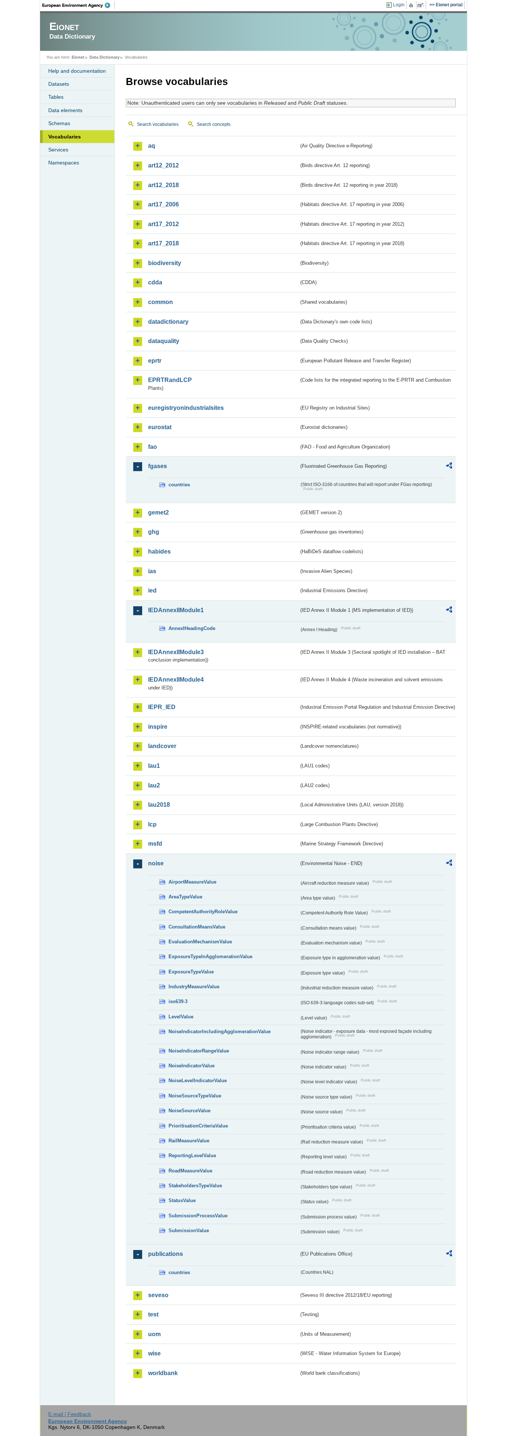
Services (58, 150)
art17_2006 (163, 204)
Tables (55, 97)
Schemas (59, 123)
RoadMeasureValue (190, 1171)
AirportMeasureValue (192, 882)
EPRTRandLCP (170, 380)
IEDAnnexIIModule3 (176, 652)
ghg (153, 532)
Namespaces (63, 163)
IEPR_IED (162, 707)
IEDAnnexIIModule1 (176, 610)
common (160, 302)
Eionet (78, 57)
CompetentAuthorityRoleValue (203, 911)
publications (165, 1254)
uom (154, 1334)
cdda (155, 282)
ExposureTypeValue (191, 972)
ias (152, 571)
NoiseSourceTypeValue (195, 1096)
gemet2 (158, 512)
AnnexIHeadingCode (192, 628)
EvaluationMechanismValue (200, 941)
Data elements (65, 110)
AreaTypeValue (185, 897)
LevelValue (181, 1016)
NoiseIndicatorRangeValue (199, 1051)
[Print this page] (412, 5)
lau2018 (159, 805)
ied (152, 590)
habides (159, 551)
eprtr (154, 361)
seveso (158, 1295)
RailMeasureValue (189, 1140)
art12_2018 (163, 185)
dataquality (163, 341)
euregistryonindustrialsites (186, 408)
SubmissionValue (189, 1230)
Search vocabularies (158, 124)
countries (179, 484)
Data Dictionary (104, 57)
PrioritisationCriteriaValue (198, 1126)
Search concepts (213, 124)
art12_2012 (163, 165)
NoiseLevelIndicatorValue (198, 1080)
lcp (152, 824)
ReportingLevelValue (192, 1155)
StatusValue (182, 1200)
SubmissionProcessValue (198, 1215)
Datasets (58, 84)
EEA (78, 5)
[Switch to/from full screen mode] (422, 5)
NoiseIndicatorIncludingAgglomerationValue (220, 1031)
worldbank (163, 1373)
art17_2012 (163, 224)
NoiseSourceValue (189, 1110)
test (153, 1314)
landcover (162, 746)
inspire (157, 727)
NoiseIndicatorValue (192, 1065)
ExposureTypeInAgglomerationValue (210, 956)
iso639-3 (178, 1001)
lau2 (154, 785)
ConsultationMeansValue (197, 927)
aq (151, 146)
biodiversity (164, 263)
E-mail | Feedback (69, 1414)
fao (152, 447)
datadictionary (168, 322)
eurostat (159, 427)
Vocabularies (64, 137)
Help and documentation (77, 71)
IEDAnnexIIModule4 (176, 679)
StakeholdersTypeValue (195, 1185)
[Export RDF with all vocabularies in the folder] (449, 466)
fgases (157, 466)
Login (399, 5)
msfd (155, 844)
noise (156, 863)
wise (154, 1353)
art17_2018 (163, 243)
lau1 (154, 766)
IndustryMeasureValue (194, 986)
